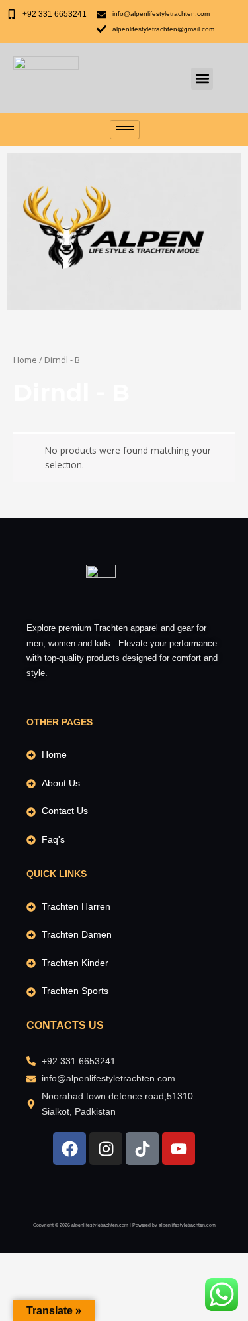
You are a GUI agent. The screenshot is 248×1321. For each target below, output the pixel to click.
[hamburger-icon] (125, 129)
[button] (202, 79)
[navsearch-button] (159, 78)
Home (25, 360)
